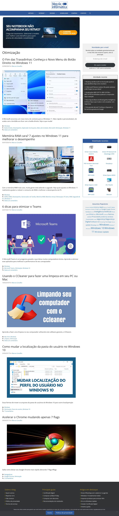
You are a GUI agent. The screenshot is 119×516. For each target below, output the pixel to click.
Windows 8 (88, 228)
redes (95, 219)
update (88, 225)
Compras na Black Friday (51, 496)
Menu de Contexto (42, 128)
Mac (95, 214)
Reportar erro (10, 496)
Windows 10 (26, 268)
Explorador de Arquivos (29, 128)
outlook (89, 217)
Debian (113, 207)
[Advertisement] (96, 28)
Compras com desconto (50, 498)
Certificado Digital (49, 493)
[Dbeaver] (109, 191)
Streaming (102, 222)
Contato (83, 13)
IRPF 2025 (91, 194)
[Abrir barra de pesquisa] (90, 13)
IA (93, 211)
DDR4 (6, 197)
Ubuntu (113, 222)
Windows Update (102, 232)
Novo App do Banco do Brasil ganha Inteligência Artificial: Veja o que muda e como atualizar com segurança (99, 102)
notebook (106, 214)
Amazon (87, 207)
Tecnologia (108, 222)
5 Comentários (8, 478)
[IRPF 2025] (91, 191)
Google (104, 209)
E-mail (96, 209)
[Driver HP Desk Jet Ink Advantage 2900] (109, 148)
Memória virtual (50, 197)
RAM (70, 197)
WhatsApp (93, 225)
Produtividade (90, 219)
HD (92, 211)
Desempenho (17, 128)
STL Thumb (109, 185)
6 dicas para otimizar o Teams (21, 206)
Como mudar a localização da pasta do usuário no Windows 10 (41, 348)
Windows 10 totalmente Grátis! (91, 496)
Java (87, 214)
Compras (74, 13)
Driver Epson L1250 (91, 185)
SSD (98, 222)
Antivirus (96, 207)
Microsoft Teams (9, 268)
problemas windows (107, 217)
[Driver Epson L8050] (109, 172)
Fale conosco (10, 498)
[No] (117, 512)
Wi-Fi (98, 225)
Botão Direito (8, 128)
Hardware (88, 212)
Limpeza (6, 339)
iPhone (113, 212)
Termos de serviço (11, 504)
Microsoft (52, 128)
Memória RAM (41, 197)
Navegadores (8, 474)
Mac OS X (7, 337)
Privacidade (96, 217)
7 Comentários (8, 411)
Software (94, 222)
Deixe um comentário (10, 130)
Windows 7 (112, 225)
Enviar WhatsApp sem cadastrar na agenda (94, 493)
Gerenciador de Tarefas (28, 197)
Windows (7, 126)
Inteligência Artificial (102, 211)
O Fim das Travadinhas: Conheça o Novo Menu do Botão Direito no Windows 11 (39, 61)
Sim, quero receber (100, 65)
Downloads (64, 13)
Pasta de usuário (17, 409)
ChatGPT (109, 207)
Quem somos (10, 493)
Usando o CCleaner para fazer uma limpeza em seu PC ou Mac (40, 277)
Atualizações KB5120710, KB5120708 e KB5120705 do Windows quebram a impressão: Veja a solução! (99, 94)
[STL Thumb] (109, 181)
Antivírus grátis (85, 507)
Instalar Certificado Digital (89, 504)
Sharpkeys (109, 163)
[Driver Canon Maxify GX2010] (91, 148)
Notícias (111, 214)
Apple (101, 207)
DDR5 (10, 197)
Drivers (93, 209)
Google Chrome (9, 476)
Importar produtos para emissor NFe (92, 498)
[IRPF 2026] (91, 172)
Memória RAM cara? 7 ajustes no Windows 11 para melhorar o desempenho (35, 137)
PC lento (66, 197)
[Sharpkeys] (109, 160)
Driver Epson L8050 (109, 175)
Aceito (49, 513)
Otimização (58, 128)
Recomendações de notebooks (53, 501)
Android (91, 207)
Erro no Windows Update (89, 501)
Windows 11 (66, 128)
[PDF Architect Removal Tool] (91, 160)
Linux (91, 214)
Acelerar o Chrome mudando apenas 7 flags (31, 417)
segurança (101, 219)
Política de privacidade (13, 501)
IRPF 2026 (91, 175)
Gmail (100, 209)
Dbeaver (109, 194)
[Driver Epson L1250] (91, 181)
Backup (105, 207)
